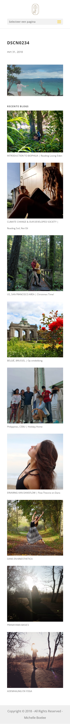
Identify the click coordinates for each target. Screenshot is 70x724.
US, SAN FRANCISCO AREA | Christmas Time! (30, 294)
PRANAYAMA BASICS (18, 624)
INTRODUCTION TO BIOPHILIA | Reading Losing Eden (34, 155)
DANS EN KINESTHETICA (20, 558)
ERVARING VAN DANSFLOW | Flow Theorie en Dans (33, 492)
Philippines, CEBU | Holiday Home (25, 426)
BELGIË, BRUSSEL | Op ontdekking (25, 360)
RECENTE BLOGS (18, 106)
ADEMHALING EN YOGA (19, 691)
